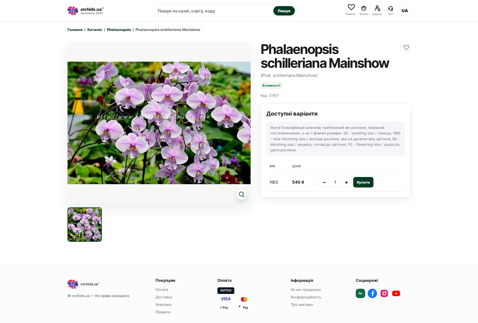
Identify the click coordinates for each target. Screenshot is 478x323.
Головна (75, 29)
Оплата (161, 289)
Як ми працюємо (306, 289)
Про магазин (302, 304)
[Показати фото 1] (84, 224)
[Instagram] (384, 293)
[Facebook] (372, 293)
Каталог (94, 29)
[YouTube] (396, 293)
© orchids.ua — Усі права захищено (98, 295)
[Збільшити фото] (159, 123)
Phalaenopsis (119, 29)
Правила (162, 312)
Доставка (163, 297)
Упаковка (163, 304)
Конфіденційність (306, 297)
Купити (363, 182)
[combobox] (213, 11)
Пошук (284, 11)
